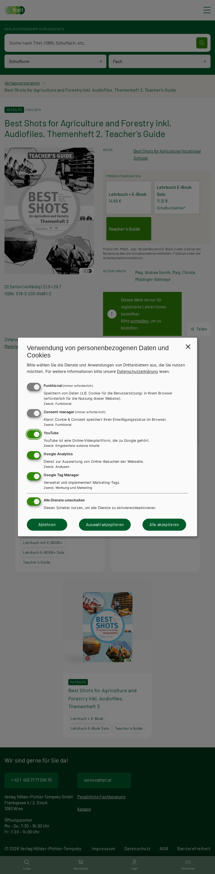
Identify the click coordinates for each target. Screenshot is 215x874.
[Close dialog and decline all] (188, 346)
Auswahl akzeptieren (105, 524)
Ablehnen (47, 524)
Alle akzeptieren (164, 524)
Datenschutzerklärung (137, 371)
